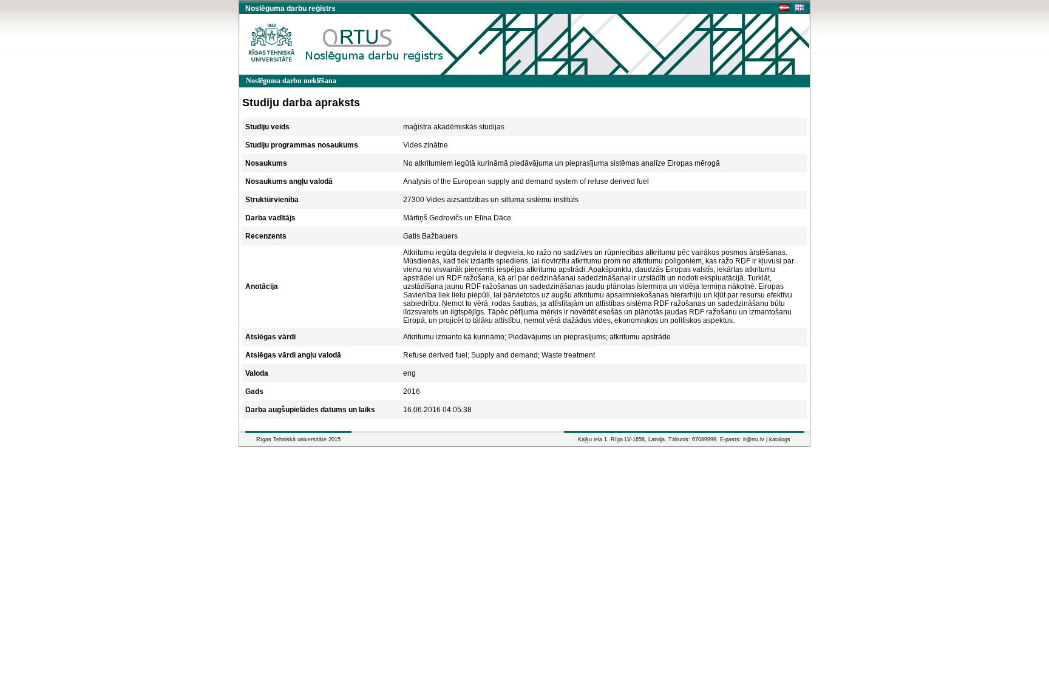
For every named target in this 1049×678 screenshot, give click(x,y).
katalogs (779, 439)
